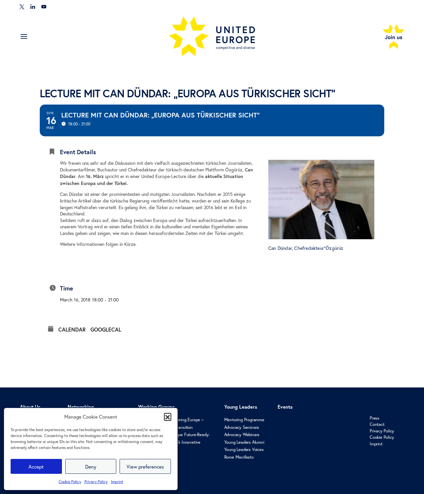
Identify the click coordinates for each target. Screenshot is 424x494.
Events (285, 407)
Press (374, 418)
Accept (36, 466)
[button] (167, 416)
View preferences (145, 466)
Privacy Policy (96, 481)
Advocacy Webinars (242, 434)
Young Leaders (240, 407)
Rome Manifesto (239, 457)
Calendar (71, 329)
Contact (377, 424)
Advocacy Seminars (241, 427)
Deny (90, 466)
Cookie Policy (70, 481)
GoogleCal (105, 329)
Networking (81, 407)
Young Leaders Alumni (244, 442)
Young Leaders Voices (244, 449)
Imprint (117, 481)
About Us (30, 407)
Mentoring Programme (244, 420)
